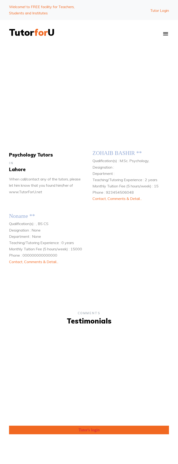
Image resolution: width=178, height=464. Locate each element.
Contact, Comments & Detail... (117, 198)
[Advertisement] (89, 81)
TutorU (32, 32)
